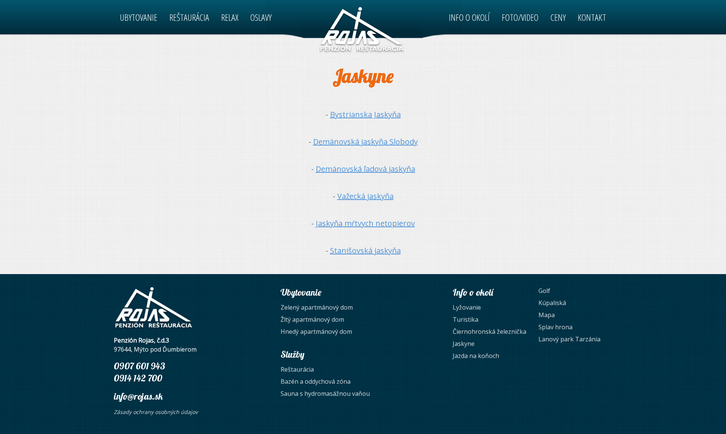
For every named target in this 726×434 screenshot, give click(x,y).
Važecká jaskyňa (365, 196)
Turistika (465, 319)
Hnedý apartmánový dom (316, 331)
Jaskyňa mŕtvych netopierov (365, 223)
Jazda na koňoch (476, 356)
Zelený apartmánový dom (317, 307)
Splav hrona (555, 327)
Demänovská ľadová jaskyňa (365, 169)
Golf (544, 291)
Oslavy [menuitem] (260, 17)
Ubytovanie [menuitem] (138, 17)
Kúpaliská (552, 303)
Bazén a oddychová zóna (316, 381)
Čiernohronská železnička (489, 331)
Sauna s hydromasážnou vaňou (325, 393)
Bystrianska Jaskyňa (365, 114)
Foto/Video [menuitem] (520, 17)
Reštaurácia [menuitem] (189, 17)
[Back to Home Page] (362, 29)
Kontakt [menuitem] (592, 17)
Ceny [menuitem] (558, 17)
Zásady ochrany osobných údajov (156, 411)
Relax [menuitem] (229, 17)
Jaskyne (464, 343)
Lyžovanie (467, 307)
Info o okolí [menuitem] (469, 17)
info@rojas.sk (138, 396)
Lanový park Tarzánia (569, 339)
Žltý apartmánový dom (312, 319)
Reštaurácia (297, 369)
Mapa (546, 315)
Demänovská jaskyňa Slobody (365, 141)
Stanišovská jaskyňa (365, 250)
